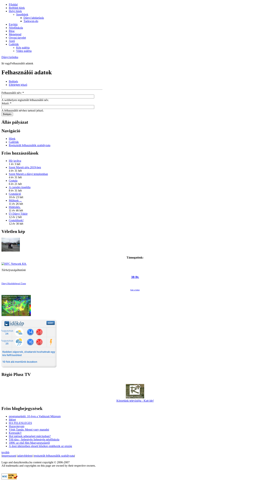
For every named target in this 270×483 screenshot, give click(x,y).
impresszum (9, 455)
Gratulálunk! (16, 220)
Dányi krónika (9, 57)
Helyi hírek (15, 11)
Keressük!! (15, 432)
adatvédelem (25, 455)
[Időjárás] (16, 315)
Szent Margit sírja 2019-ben (25, 167)
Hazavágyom (16, 426)
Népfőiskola (16, 27)
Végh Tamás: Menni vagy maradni (29, 429)
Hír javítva (15, 160)
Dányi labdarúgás (34, 17)
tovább (5, 452)
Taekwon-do (31, 21)
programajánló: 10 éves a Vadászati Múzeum (35, 416)
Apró (12, 41)
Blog (12, 31)
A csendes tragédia (19, 187)
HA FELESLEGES (20, 422)
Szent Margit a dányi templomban (28, 174)
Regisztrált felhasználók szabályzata (29, 145)
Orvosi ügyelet (17, 37)
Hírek (12, 138)
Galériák (14, 44)
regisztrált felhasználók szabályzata (54, 455)
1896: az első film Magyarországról (29, 442)
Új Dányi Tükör (18, 213)
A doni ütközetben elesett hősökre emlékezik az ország (40, 446)
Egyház (13, 24)
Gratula (13, 180)
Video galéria (24, 50)
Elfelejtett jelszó (18, 84)
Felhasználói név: (12, 92)
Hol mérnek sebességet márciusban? (30, 436)
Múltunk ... (15, 200)
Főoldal (13, 4)
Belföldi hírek (17, 7)
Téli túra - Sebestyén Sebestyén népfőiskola (34, 439)
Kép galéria (23, 47)
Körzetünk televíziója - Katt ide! (135, 400)
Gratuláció (15, 193)
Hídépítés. (15, 207)
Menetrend (15, 34)
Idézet (12, 419)
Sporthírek (22, 14)
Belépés (13, 81)
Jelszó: (6, 103)
